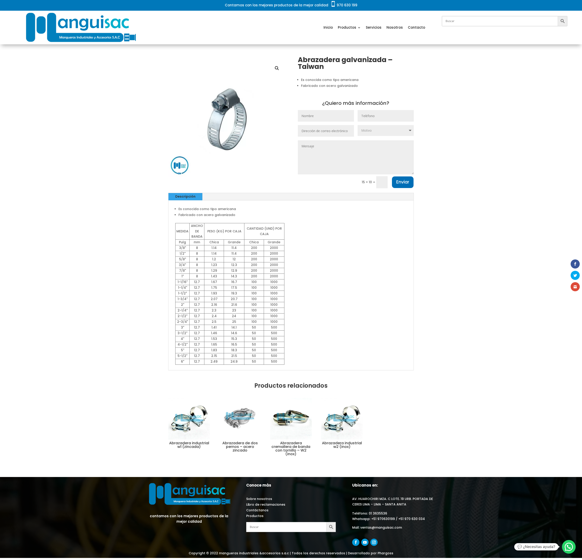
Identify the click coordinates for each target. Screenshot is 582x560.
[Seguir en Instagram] (374, 542)
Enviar (402, 182)
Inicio (328, 27)
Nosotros (394, 27)
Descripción (185, 196)
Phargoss (385, 553)
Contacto (416, 27)
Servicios (373, 27)
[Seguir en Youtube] (365, 542)
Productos (347, 27)
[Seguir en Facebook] (355, 542)
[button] (277, 68)
